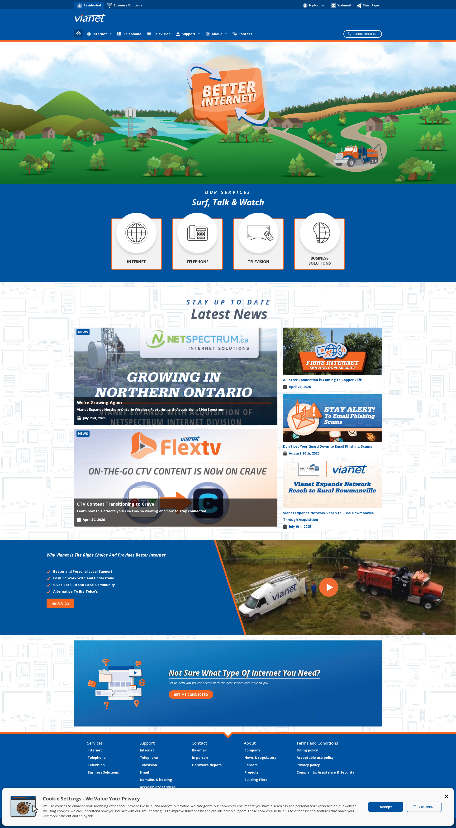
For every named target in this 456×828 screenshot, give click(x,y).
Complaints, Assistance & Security (325, 772)
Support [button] (188, 34)
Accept (386, 806)
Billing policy (307, 750)
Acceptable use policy (315, 757)
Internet (95, 750)
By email (199, 750)
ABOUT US (60, 603)
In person (200, 757)
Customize (427, 806)
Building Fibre (255, 779)
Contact (245, 34)
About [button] (217, 34)
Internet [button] (100, 34)
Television (162, 34)
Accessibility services (158, 787)
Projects (251, 772)
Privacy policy (308, 765)
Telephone (132, 34)
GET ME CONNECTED (191, 694)
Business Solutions (103, 772)
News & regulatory (260, 757)
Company (252, 750)
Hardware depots (207, 765)
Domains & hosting (156, 779)
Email (144, 772)
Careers (250, 765)
